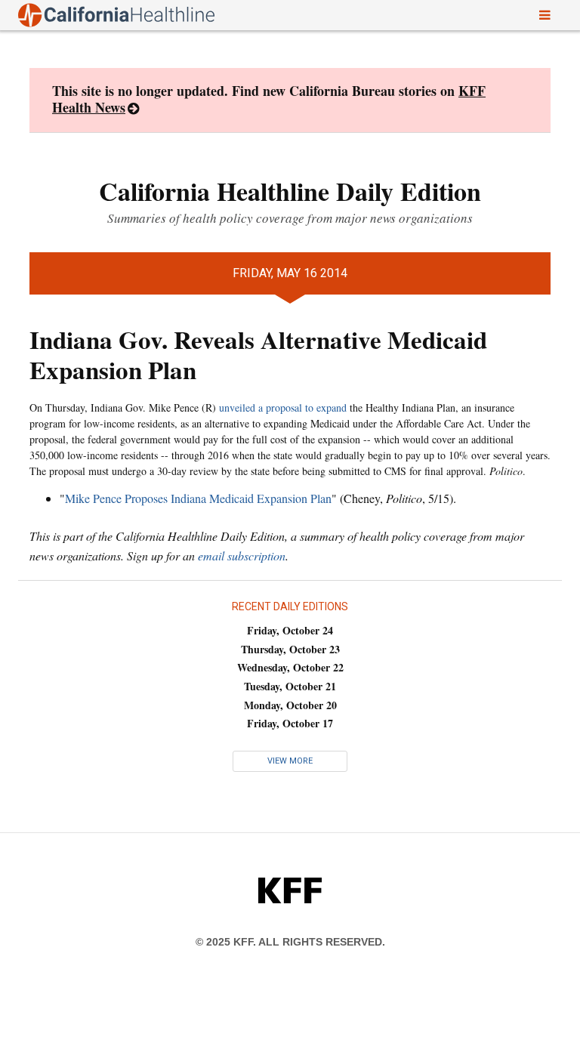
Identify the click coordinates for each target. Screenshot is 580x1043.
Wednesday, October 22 (290, 667)
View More (290, 761)
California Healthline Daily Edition (290, 191)
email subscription (241, 555)
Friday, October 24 (290, 630)
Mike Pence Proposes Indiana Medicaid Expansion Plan (198, 498)
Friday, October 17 (290, 723)
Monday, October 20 (290, 705)
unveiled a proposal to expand (283, 407)
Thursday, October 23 (290, 649)
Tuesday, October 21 (290, 686)
